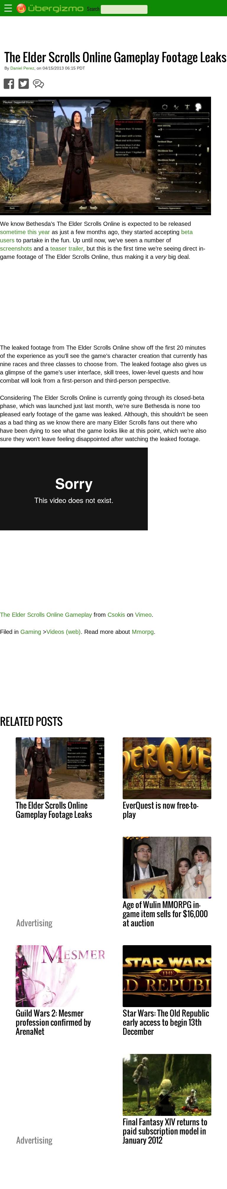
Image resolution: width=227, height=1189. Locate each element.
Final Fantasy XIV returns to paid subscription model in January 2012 (165, 1131)
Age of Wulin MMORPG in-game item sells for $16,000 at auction (165, 914)
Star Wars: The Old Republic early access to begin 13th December (166, 1022)
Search (93, 8)
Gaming (30, 632)
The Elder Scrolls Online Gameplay (46, 614)
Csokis (116, 614)
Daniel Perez (22, 68)
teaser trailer (66, 248)
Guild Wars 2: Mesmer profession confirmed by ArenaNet (53, 1022)
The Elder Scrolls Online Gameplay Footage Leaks (54, 809)
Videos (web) (63, 632)
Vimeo (143, 614)
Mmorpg (143, 632)
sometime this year (25, 232)
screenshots (16, 248)
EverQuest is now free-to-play (160, 809)
